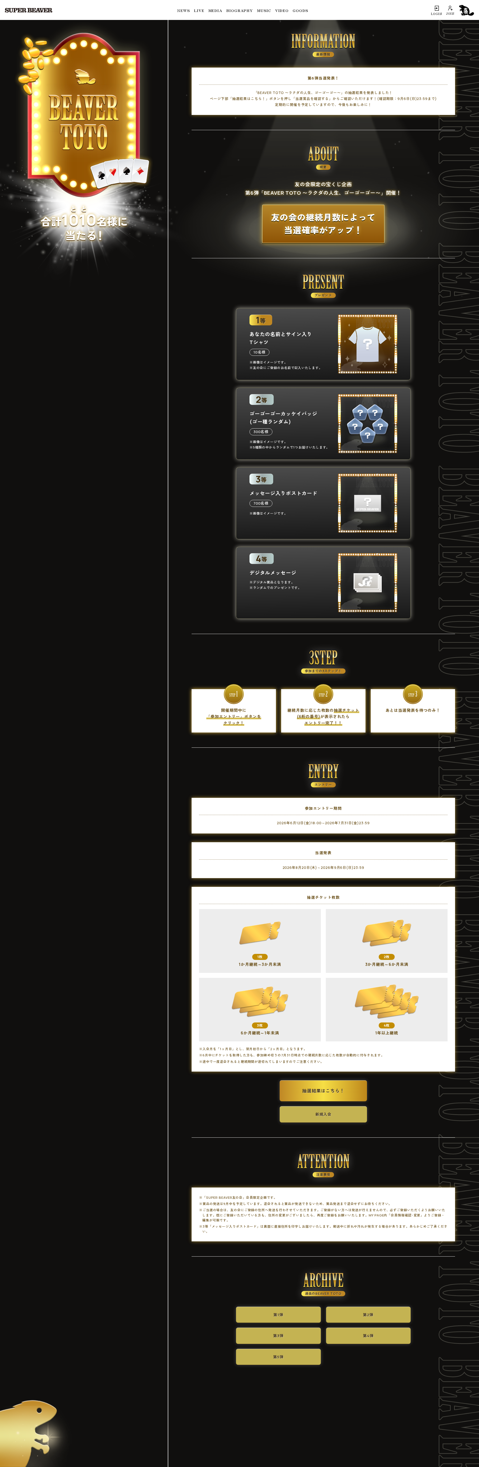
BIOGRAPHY (239, 10)
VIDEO (282, 10)
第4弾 (368, 1335)
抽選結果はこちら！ (323, 1091)
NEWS (183, 10)
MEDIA (215, 10)
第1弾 (278, 1314)
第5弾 (278, 1357)
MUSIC (264, 10)
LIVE (199, 10)
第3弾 (278, 1335)
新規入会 (323, 1114)
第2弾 (368, 1314)
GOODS (300, 10)
